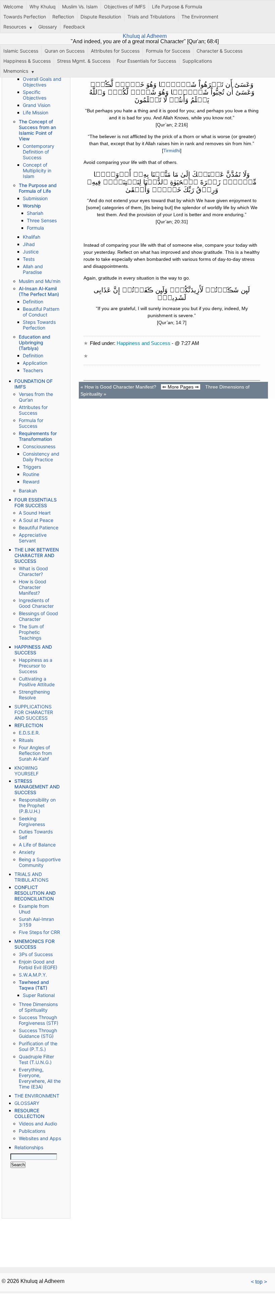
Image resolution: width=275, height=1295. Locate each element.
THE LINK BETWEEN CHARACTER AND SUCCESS (36, 555)
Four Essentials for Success (146, 61)
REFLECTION (28, 725)
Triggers (32, 467)
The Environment (199, 16)
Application (35, 363)
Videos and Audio (38, 1123)
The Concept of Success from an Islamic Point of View (37, 130)
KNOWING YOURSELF (26, 770)
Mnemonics (15, 71)
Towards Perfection (24, 16)
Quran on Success (65, 51)
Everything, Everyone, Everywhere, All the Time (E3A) (40, 1078)
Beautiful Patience (38, 527)
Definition (33, 301)
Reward (31, 481)
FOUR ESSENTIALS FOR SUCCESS (35, 502)
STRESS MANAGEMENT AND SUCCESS (37, 786)
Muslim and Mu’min (39, 281)
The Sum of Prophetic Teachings (31, 632)
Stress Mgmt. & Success (83, 61)
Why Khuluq (43, 6)
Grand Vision (36, 105)
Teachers (33, 370)
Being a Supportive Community (40, 862)
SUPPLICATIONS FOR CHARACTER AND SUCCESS (33, 712)
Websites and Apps (40, 1138)
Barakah (28, 490)
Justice (31, 251)
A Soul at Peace (36, 520)
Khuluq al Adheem (145, 36)
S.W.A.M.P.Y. (33, 975)
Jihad (29, 244)
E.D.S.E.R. (29, 732)
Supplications (197, 61)
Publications (32, 1131)
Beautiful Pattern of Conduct (41, 311)
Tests (29, 259)
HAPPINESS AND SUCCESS (33, 649)
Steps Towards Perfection (39, 325)
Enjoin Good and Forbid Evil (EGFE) (38, 964)
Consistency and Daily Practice (41, 456)
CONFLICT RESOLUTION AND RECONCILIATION (35, 892)
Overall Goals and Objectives (42, 81)
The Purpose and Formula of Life (38, 188)
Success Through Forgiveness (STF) (38, 1020)
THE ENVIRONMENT (36, 1096)
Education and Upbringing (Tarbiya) (34, 342)
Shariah (35, 213)
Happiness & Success (27, 61)
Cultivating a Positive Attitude (37, 681)
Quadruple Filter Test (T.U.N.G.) (36, 1059)
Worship (32, 206)
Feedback (74, 27)
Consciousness (39, 446)
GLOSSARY (26, 1103)
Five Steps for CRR (39, 932)
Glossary (47, 27)
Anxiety (27, 852)
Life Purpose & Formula (177, 6)
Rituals (26, 740)
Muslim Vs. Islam (80, 6)
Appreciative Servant (33, 537)
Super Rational (39, 995)
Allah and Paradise (33, 269)
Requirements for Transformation (38, 436)
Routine (31, 474)
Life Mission (35, 112)
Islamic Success (20, 51)
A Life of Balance (37, 844)
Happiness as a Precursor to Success (35, 665)
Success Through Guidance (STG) (38, 1033)
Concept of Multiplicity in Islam (37, 170)
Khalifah (31, 237)
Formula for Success (168, 51)
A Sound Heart (35, 513)
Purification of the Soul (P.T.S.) (38, 1046)
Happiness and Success (143, 343)
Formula (35, 228)
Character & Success (219, 51)
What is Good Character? (33, 571)
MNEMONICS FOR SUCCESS (34, 944)
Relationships (28, 1147)
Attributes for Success (115, 51)
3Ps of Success (36, 954)
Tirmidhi (171, 150)
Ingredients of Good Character (36, 603)
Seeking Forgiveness (32, 821)
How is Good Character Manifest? (32, 587)
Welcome (13, 6)
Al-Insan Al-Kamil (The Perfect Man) (39, 291)
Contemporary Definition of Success (38, 151)
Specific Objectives (34, 95)
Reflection (63, 16)
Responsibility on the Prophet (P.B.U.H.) (37, 805)
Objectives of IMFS (125, 6)
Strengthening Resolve (34, 694)
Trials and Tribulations (151, 16)
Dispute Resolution (100, 16)
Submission (35, 198)
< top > (259, 1282)
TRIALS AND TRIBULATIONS (31, 877)
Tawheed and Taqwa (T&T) (34, 985)
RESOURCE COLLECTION (29, 1113)
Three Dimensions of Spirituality (38, 1007)
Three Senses (42, 220)
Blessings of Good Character (38, 616)
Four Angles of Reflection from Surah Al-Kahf (35, 753)
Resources (14, 27)
